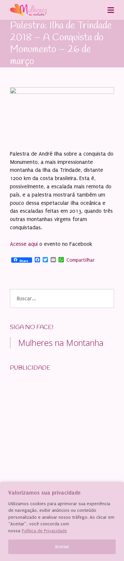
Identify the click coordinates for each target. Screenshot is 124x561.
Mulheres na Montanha (60, 342)
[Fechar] (117, 487)
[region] (62, 521)
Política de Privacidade (44, 530)
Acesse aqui (24, 244)
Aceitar (62, 546)
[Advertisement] (59, 419)
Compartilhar (80, 260)
